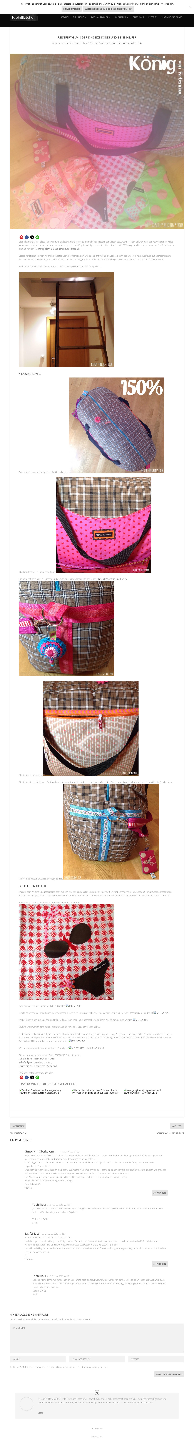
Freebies (152, 17)
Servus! (64, 17)
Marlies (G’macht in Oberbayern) (112, 578)
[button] (21, 237)
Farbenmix (134, 1012)
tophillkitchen (72, 43)
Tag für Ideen (33, 1233)
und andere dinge (172, 17)
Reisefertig (116, 43)
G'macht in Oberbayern (39, 1151)
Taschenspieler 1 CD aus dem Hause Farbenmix (57, 248)
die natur (120, 17)
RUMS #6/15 (98, 1048)
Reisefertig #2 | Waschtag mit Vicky (35, 1062)
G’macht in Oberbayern (111, 782)
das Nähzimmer (99, 17)
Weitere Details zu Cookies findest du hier (108, 9)
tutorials (138, 17)
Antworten (160, 1192)
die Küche (78, 17)
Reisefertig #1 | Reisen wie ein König (36, 1058)
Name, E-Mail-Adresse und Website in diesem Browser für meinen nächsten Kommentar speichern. (60, 1367)
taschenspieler (129, 43)
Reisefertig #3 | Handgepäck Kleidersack (38, 1065)
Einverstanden (71, 9)
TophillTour (39, 1204)
